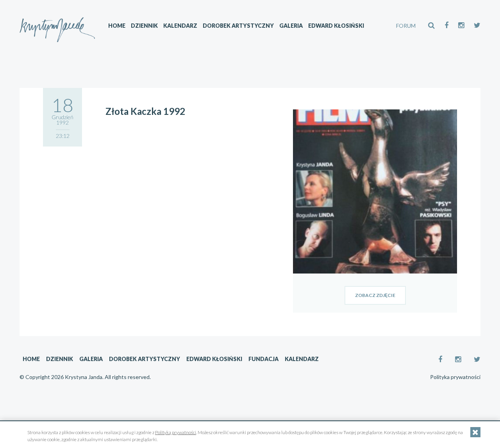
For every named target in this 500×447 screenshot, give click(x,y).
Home (116, 25)
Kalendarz (180, 25)
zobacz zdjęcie (375, 295)
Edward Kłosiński (336, 25)
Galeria (291, 25)
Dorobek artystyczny (238, 25)
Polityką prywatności (175, 432)
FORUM (406, 25)
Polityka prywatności (455, 377)
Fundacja (263, 359)
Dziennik (144, 25)
